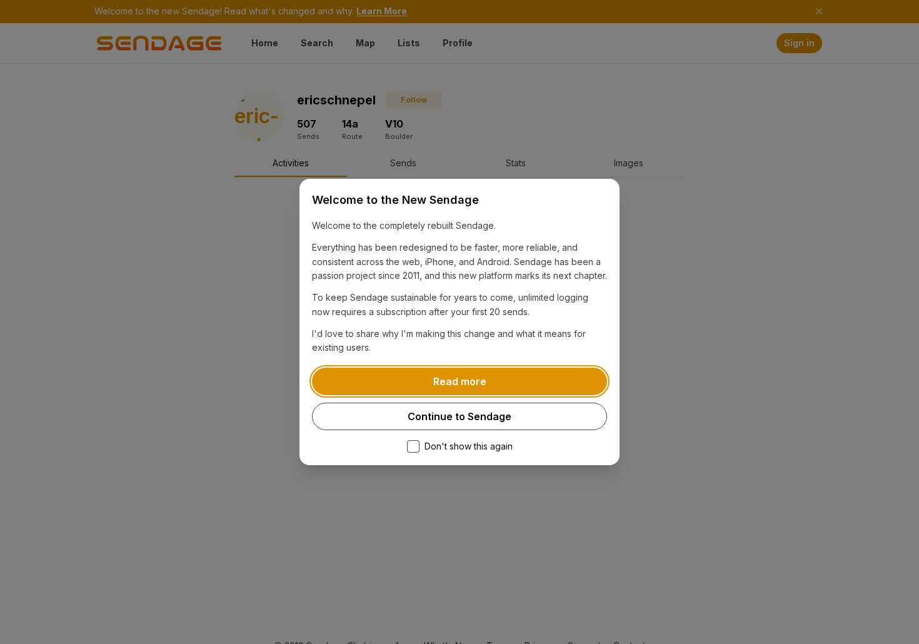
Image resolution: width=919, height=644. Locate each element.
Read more (459, 381)
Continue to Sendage (459, 416)
